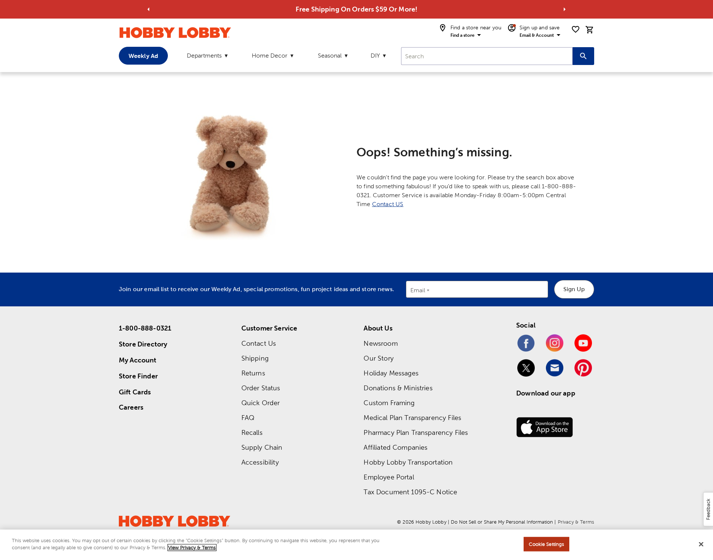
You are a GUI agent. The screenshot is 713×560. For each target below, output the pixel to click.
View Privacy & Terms (192, 547)
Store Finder (138, 376)
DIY (375, 55)
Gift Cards (135, 392)
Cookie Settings (546, 544)
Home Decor (269, 55)
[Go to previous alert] (148, 9)
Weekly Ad (143, 55)
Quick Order (260, 403)
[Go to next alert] (564, 9)
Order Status (260, 388)
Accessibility (260, 462)
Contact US (388, 204)
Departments (204, 55)
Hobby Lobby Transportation (408, 462)
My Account (138, 360)
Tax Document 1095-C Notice (410, 492)
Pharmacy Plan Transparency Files (416, 432)
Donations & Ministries (398, 388)
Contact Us (258, 343)
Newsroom (380, 343)
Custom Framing (389, 403)
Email (418, 290)
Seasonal (330, 55)
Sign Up (574, 289)
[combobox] (487, 56)
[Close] (701, 544)
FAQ (247, 417)
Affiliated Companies (395, 447)
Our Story (378, 358)
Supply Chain (262, 447)
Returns (253, 373)
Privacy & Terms (576, 522)
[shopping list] (575, 29)
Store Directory (143, 344)
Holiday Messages (391, 373)
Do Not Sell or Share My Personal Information (502, 522)
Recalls (252, 432)
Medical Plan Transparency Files (412, 417)
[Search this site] (583, 56)
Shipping (254, 358)
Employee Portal (389, 477)
